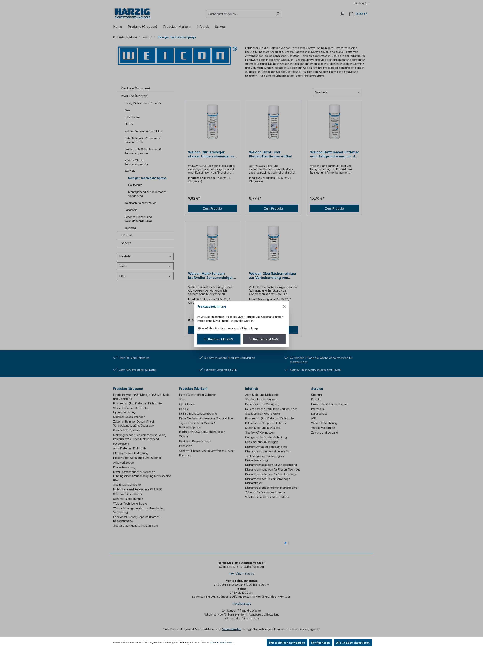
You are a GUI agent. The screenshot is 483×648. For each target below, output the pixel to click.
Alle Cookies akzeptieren (353, 642)
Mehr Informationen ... (222, 642)
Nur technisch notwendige (287, 642)
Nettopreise (264, 339)
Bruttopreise (219, 339)
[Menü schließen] (284, 306)
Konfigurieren (320, 642)
